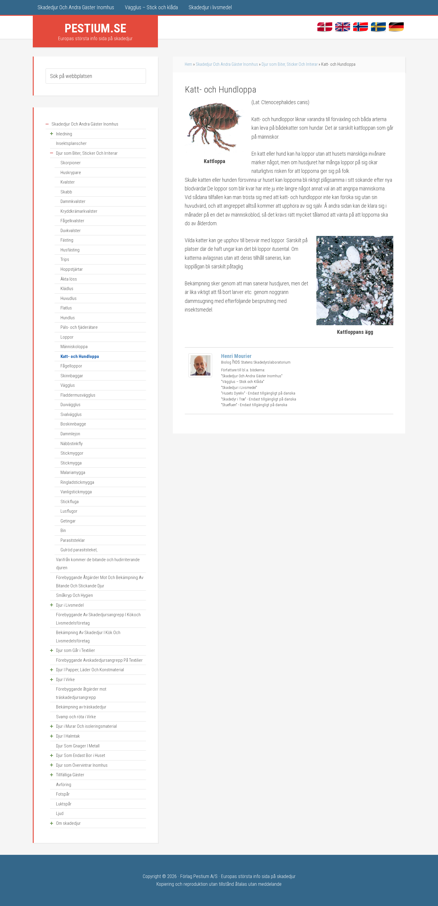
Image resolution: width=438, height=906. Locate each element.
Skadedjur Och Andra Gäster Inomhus (227, 64)
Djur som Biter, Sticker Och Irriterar (290, 64)
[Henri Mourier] (200, 375)
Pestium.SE (95, 28)
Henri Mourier (236, 356)
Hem (188, 64)
